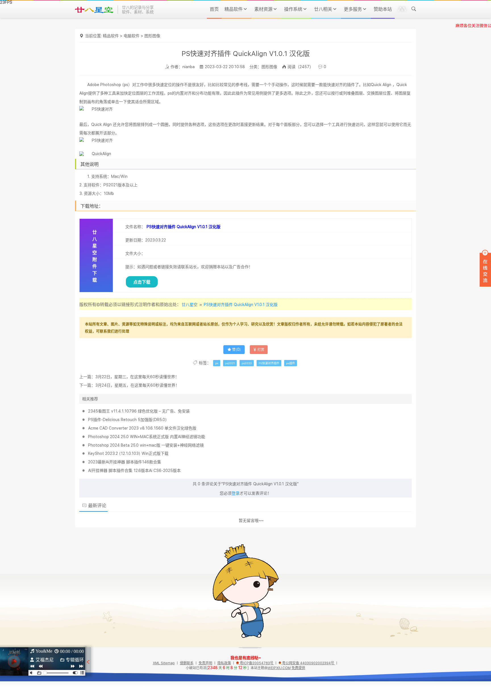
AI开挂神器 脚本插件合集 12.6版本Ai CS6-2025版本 (134, 470)
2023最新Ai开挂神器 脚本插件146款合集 (124, 462)
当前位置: (94, 36)
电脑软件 (132, 36)
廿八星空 (189, 304)
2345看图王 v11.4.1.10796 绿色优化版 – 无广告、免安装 (139, 411)
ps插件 (290, 363)
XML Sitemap (164, 663)
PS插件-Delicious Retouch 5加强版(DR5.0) (127, 419)
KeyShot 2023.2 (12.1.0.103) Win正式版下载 (128, 453)
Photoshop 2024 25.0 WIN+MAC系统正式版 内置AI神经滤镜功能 (146, 436)
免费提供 (298, 668)
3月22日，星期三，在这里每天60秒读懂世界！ (137, 376)
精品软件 (111, 36)
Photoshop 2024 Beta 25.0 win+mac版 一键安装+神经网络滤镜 (146, 445)
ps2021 (230, 363)
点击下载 (141, 282)
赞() (236, 350)
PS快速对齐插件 (269, 363)
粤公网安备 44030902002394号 (308, 663)
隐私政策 (224, 663)
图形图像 (152, 36)
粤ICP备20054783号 (256, 663)
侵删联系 (187, 663)
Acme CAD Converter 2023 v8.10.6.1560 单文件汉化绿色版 (142, 428)
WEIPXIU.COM (279, 668)
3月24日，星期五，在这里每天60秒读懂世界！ (137, 385)
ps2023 (247, 363)
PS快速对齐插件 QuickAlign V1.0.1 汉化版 (241, 304)
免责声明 (205, 663)
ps (216, 363)
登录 (236, 493)
